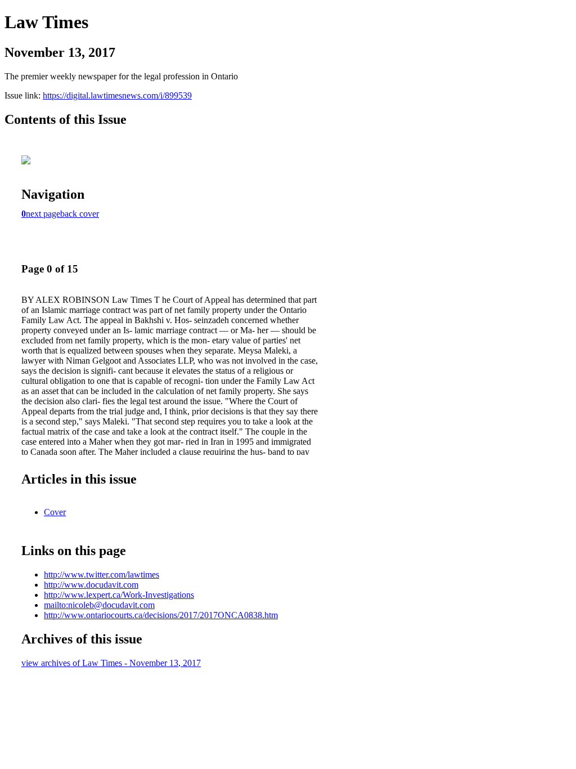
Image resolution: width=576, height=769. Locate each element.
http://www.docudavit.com (91, 584)
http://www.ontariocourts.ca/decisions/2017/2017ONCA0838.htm (161, 615)
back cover (79, 213)
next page (43, 213)
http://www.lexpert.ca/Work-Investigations (119, 595)
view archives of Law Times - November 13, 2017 (111, 663)
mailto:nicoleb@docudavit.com (99, 605)
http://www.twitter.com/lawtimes (101, 574)
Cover (55, 512)
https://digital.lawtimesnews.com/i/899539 (117, 95)
